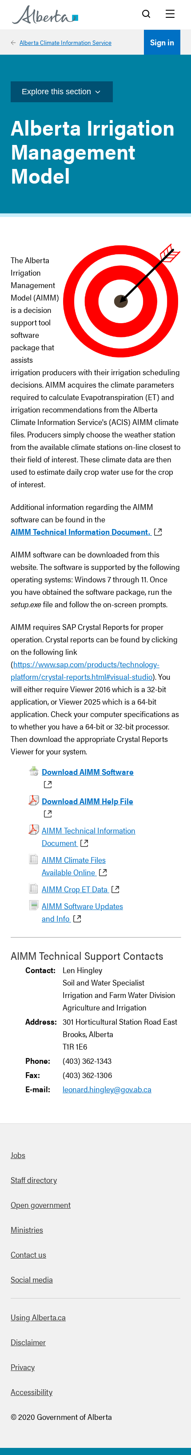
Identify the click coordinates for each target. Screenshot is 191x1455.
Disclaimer (28, 1341)
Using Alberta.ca (38, 1317)
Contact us (28, 1254)
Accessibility (31, 1391)
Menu (170, 14)
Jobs (18, 1154)
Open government (41, 1204)
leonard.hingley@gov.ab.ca (107, 1088)
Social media (32, 1279)
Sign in (162, 42)
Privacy (23, 1366)
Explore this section (56, 91)
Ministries (27, 1229)
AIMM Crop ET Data (75, 888)
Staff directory (34, 1179)
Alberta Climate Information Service (65, 42)
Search (146, 14)
